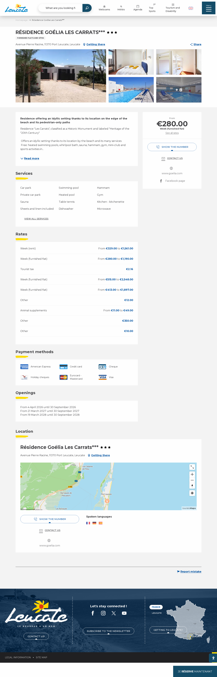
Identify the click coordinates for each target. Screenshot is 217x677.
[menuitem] (16, 8)
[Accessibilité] (213, 658)
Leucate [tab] (157, 613)
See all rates (172, 133)
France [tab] (156, 607)
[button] (191, 8)
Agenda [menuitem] (137, 9)
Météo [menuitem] (121, 9)
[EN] (191, 8)
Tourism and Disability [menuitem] (173, 9)
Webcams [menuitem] (104, 9)
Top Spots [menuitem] (152, 9)
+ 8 (178, 89)
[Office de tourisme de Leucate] (36, 613)
